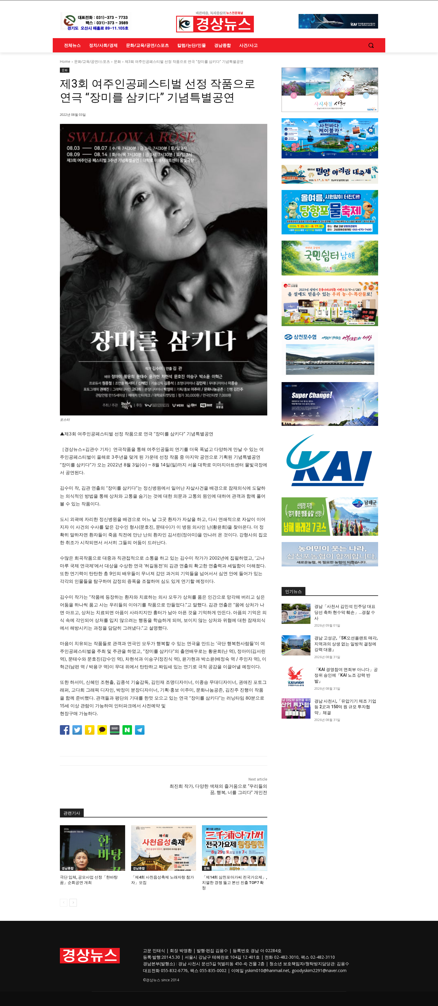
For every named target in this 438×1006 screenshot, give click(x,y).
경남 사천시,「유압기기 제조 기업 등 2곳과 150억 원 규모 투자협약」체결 (345, 707)
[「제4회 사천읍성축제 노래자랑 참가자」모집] (163, 848)
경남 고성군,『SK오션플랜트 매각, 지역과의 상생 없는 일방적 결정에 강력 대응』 (346, 644)
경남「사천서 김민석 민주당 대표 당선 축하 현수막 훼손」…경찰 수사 (344, 612)
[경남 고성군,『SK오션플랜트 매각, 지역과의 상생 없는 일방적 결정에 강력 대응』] (296, 645)
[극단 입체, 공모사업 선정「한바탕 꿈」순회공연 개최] (92, 848)
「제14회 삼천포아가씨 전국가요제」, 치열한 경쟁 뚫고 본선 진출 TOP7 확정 (234, 882)
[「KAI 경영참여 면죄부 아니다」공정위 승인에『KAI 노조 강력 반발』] (296, 677)
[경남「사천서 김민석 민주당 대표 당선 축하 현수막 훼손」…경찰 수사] (296, 614)
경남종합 (68, 868)
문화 (117, 61)
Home (65, 61)
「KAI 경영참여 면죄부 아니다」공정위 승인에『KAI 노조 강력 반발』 (346, 675)
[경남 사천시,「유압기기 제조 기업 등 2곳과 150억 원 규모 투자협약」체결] (296, 708)
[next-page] (73, 903)
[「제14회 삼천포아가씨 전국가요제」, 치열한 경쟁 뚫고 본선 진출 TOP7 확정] (234, 848)
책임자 (297, 963)
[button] (371, 45)
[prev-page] (63, 903)
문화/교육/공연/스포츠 (92, 61)
